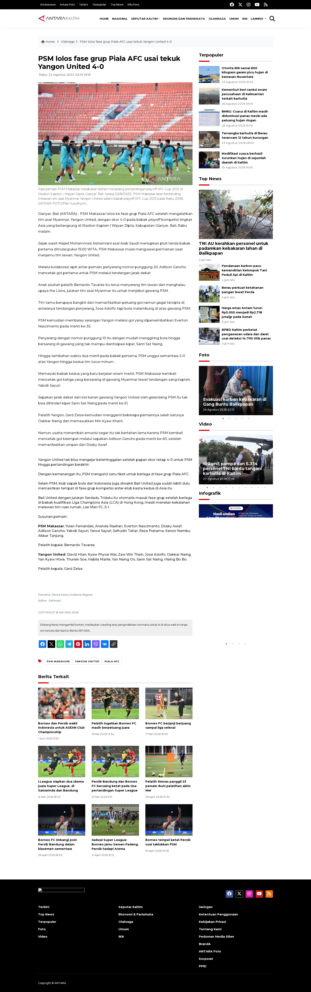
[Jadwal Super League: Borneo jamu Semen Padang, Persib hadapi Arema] (115, 820)
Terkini (83, 4)
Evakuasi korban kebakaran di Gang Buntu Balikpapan (235, 402)
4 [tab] (242, 418)
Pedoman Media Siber (216, 936)
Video (205, 424)
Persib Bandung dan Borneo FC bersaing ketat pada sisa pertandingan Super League (115, 786)
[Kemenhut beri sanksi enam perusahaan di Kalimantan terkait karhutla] (209, 96)
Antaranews (48, 4)
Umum (234, 18)
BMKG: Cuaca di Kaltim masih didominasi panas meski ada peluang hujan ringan (245, 116)
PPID (202, 966)
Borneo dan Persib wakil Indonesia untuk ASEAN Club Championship (61, 727)
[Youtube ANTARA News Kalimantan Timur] (257, 5)
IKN (244, 18)
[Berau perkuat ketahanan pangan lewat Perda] (209, 294)
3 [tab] (236, 418)
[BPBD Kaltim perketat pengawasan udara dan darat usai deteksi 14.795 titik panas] (209, 336)
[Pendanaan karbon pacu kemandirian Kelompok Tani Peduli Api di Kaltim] (209, 272)
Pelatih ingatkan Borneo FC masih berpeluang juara (114, 725)
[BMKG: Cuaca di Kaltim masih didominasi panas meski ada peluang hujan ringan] (209, 117)
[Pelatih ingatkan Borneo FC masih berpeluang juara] (115, 703)
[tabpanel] (236, 390)
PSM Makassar (58, 661)
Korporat (206, 959)
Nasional (120, 18)
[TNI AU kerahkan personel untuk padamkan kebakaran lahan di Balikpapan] (236, 214)
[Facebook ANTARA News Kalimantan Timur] (232, 5)
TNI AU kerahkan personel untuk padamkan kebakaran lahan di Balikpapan (233, 248)
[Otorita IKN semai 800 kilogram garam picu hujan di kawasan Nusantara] (209, 74)
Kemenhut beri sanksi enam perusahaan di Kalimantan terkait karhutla (244, 94)
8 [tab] (252, 487)
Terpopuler (99, 4)
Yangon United (87, 661)
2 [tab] (229, 418)
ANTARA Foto (210, 951)
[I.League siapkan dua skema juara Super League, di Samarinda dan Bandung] (61, 761)
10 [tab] (264, 487)
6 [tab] (239, 487)
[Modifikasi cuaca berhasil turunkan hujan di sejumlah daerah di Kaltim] (209, 160)
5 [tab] (248, 418)
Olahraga (217, 18)
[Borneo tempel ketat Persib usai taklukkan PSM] (169, 820)
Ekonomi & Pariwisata (135, 914)
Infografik (210, 493)
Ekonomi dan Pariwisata (184, 18)
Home (104, 18)
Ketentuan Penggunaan (218, 914)
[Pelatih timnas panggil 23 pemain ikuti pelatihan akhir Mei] (169, 761)
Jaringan (206, 907)
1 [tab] (223, 418)
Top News (117, 4)
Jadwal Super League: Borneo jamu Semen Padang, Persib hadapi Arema (115, 844)
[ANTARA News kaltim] (59, 18)
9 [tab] (258, 487)
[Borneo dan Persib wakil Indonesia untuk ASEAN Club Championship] (61, 703)
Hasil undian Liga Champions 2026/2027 (234, 627)
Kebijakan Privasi (212, 922)
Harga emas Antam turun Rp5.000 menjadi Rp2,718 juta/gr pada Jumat (242, 312)
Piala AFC (112, 661)
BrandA (205, 944)
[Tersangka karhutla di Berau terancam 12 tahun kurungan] (209, 139)
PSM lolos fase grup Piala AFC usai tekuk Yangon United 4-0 (126, 42)
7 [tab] (245, 487)
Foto (204, 354)
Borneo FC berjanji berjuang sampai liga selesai (168, 725)
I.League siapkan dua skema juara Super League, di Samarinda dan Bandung (61, 786)
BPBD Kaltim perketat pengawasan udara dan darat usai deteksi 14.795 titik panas (246, 334)
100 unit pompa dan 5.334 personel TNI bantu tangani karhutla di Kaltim (232, 468)
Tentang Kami (210, 929)
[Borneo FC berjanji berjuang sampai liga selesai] (169, 703)
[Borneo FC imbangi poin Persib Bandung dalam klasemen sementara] (61, 820)
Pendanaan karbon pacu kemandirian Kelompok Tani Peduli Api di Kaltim (244, 270)
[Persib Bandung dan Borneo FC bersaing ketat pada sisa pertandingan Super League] (115, 761)
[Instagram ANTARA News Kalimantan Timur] (248, 5)
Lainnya (257, 18)
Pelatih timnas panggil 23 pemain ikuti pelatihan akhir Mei (168, 786)
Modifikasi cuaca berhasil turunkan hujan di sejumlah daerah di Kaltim (244, 158)
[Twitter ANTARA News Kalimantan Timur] (240, 5)
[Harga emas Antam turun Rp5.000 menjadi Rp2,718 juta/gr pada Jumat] (209, 314)
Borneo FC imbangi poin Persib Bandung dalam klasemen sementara (57, 844)
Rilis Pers (133, 4)
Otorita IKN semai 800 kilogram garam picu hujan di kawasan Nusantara (245, 72)
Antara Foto (67, 4)
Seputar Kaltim (144, 18)
